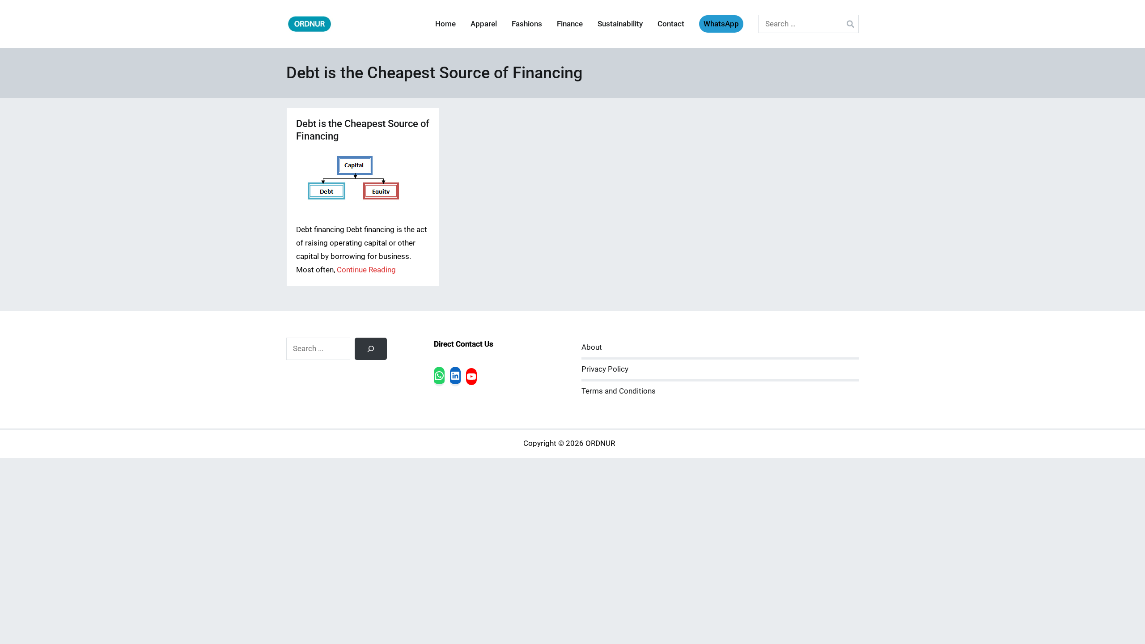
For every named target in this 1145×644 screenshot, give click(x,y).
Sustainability (620, 24)
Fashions (527, 24)
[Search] (371, 349)
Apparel (484, 24)
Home (445, 24)
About (591, 347)
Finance (570, 24)
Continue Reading (366, 270)
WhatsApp (721, 24)
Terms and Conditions (618, 391)
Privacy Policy (604, 369)
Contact (670, 24)
